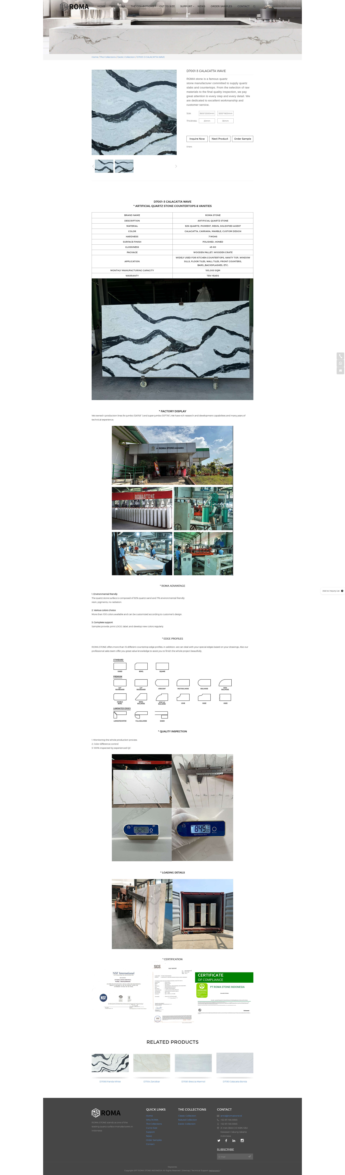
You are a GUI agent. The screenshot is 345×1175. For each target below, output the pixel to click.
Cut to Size (167, 6)
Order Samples (221, 6)
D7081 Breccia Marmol (193, 1081)
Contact (243, 6)
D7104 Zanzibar (152, 1081)
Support (186, 6)
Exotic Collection (126, 57)
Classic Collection (187, 1115)
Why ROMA (118, 6)
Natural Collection (187, 1120)
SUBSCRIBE (225, 1149)
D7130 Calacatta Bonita (235, 1081)
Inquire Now (197, 138)
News (201, 6)
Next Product (220, 138)
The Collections (142, 6)
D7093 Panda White (110, 1081)
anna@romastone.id (231, 1115)
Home (101, 6)
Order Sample (242, 138)
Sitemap (186, 1170)
